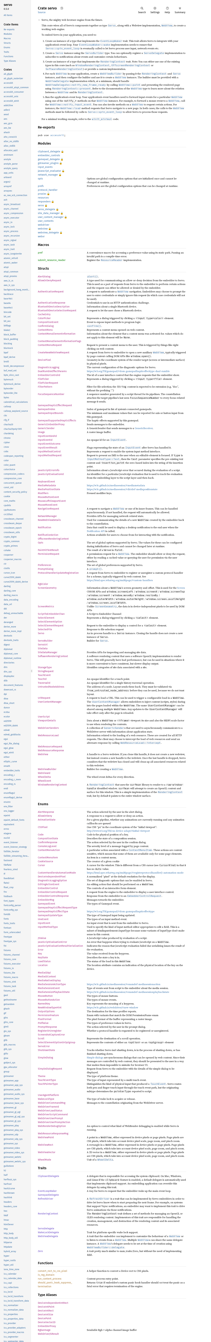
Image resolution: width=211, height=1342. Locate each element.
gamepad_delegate (49, 159)
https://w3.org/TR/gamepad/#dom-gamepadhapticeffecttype (120, 911)
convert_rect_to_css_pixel (52, 1270)
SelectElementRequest (50, 625)
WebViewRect (45, 1144)
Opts (40, 542)
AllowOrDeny (45, 815)
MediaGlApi (44, 972)
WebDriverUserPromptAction (54, 1122)
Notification (44, 527)
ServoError (44, 1046)
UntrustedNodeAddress (51, 686)
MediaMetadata (47, 485)
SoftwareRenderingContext (53, 656)
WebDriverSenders (48, 727)
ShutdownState (46, 1050)
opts (40, 178)
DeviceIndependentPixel (52, 876)
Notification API (96, 531)
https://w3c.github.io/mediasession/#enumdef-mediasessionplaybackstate (128, 992)
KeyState (43, 957)
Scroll (41, 1038)
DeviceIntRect (46, 1310)
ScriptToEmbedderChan (51, 613)
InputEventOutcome (49, 443)
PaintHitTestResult (48, 550)
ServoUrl (43, 644)
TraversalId (44, 682)
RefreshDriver (45, 1198)
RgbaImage (44, 1330)
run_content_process (49, 1278)
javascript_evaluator (49, 170)
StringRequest (46, 671)
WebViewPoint (46, 1137)
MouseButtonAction (49, 999)
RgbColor (43, 584)
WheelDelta (44, 776)
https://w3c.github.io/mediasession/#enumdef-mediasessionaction (123, 984)
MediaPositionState (49, 489)
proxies (42, 193)
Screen (181, 587)
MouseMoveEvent (47, 504)
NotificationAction (48, 534)
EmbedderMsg (46, 899)
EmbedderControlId (49, 375)
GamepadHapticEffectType (53, 911)
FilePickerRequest (48, 382)
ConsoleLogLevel (47, 846)
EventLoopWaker (47, 1191)
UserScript (44, 716)
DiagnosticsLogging (48, 367)
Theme (41, 1076)
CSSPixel (43, 827)
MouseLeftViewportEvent (52, 500)
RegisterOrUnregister (49, 1030)
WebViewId (44, 773)
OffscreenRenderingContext (53, 538)
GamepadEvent (46, 903)
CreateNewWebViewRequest (53, 352)
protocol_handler (47, 189)
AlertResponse (46, 811)
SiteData (43, 648)
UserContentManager (49, 701)
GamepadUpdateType (50, 915)
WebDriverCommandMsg (51, 1102)
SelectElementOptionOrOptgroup (56, 1042)
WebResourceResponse (51, 750)
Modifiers (43, 493)
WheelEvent (44, 780)
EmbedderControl (48, 888)
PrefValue (43, 1023)
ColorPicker (44, 318)
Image (41, 432)
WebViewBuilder (47, 769)
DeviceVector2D (46, 1322)
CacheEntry (44, 314)
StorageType (45, 667)
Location (43, 965)
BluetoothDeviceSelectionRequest (57, 310)
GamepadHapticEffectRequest (55, 405)
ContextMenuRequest (50, 345)
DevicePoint (44, 1318)
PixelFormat (44, 1019)
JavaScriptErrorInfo (48, 470)
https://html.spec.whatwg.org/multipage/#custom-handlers (120, 580)
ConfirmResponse (47, 842)
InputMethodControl (49, 451)
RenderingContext (48, 1213)
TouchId (42, 679)
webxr (41, 236)
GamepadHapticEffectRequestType (57, 907)
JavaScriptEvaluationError (52, 941)
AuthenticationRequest (51, 291)
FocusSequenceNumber (51, 394)
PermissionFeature (48, 1015)
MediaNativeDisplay (49, 980)
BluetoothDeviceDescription (54, 306)
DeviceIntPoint (46, 1306)
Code (41, 834)
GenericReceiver (144, 428)
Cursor (41, 865)
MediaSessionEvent (49, 988)
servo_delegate (46, 209)
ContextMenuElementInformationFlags (59, 341)
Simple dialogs (95, 1057)
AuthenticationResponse (51, 302)
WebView (43, 754)
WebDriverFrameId (48, 1106)
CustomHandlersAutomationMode (57, 872)
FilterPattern (45, 386)
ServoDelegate (46, 1228)
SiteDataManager (47, 652)
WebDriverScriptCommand (53, 1114)
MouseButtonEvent (48, 497)
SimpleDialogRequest (50, 1068)
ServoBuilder (45, 640)
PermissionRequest (48, 553)
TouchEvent (44, 675)
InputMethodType (48, 926)
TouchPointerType (48, 1083)
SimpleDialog (45, 1057)
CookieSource (45, 861)
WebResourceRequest (50, 746)
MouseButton (45, 995)
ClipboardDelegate (48, 1176)
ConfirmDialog (46, 325)
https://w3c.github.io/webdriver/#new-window (112, 1007)
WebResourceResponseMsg (53, 1133)
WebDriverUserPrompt (50, 1118)
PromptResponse (47, 1026)
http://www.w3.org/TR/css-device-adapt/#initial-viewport (118, 830)
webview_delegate (48, 232)
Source (42, 12)
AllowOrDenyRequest (49, 280)
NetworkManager (47, 516)
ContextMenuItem (48, 857)
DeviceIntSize (45, 1314)
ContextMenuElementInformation (56, 333)
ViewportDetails (47, 720)
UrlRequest (44, 697)
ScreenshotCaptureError (51, 1034)
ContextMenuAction (49, 850)
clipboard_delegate (49, 151)
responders (44, 201)
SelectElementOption (50, 621)
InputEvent (44, 923)
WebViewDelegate (48, 1236)
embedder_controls (49, 155)
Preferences (44, 565)
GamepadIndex (46, 409)
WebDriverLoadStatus (50, 1110)
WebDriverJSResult (48, 1333)
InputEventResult (47, 447)
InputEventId (45, 439)
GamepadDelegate (48, 1194)
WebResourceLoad (48, 735)
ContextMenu (45, 329)
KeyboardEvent (46, 481)
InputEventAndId (47, 436)
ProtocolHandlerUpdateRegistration (58, 572)
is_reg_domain (46, 1274)
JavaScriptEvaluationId (51, 474)
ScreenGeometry (47, 587)
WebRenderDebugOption (52, 1126)
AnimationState (46, 819)
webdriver (43, 224)
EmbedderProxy (47, 1326)
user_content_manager (50, 217)
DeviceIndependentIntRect (53, 1302)
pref (40, 252)
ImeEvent (43, 919)
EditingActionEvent (48, 884)
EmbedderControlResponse (53, 895)
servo (41, 205)
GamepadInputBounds (50, 413)
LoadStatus (44, 961)
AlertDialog (44, 276)
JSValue (42, 938)
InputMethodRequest (50, 455)
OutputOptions (46, 1011)
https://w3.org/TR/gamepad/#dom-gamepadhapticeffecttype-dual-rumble (128, 371)
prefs (41, 186)
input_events (45, 167)
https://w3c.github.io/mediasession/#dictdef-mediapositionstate (122, 489)
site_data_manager (49, 213)
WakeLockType (46, 1098)
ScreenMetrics (46, 606)
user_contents (45, 220)
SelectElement (46, 617)
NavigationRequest (48, 508)
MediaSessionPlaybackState (54, 992)
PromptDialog (45, 568)
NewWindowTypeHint (49, 1007)
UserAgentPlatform (48, 1095)
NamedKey (44, 1003)
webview (43, 228)
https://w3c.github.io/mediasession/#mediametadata (116, 485)
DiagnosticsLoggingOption (52, 880)
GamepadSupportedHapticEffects (57, 420)
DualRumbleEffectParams (52, 371)
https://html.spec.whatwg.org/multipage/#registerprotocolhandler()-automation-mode (135, 872)
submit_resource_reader (51, 260)
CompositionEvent (48, 322)
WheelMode (44, 1159)
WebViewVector (46, 1152)
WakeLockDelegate (48, 1232)
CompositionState (48, 838)
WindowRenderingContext (52, 784)
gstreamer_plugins (48, 163)
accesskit (57, 135)
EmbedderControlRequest (52, 892)
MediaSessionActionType (52, 984)
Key (40, 953)
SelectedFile (45, 629)
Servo (41, 633)
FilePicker (43, 378)
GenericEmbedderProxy (51, 424)
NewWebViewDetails (49, 520)
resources (43, 197)
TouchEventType (47, 1080)
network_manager (48, 174)
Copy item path (61, 8)
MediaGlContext (47, 976)
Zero (40, 1251)
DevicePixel (44, 359)
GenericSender (46, 428)
